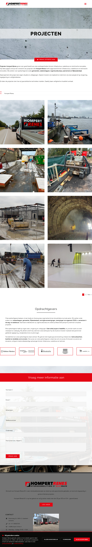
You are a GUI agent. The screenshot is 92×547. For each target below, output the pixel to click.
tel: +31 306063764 (14, 524)
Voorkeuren (67, 539)
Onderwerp (9, 430)
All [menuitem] (1, 93)
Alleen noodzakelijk (51, 539)
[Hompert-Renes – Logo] (16, 3)
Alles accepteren (82, 539)
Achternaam (9, 410)
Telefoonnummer (11, 420)
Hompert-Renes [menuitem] (9, 93)
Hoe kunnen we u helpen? (14, 441)
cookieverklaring (18, 543)
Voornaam (9, 390)
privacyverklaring (7, 543)
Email (8, 400)
